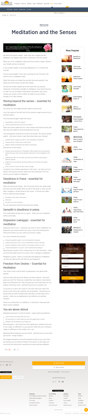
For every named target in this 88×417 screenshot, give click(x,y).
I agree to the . (71, 271)
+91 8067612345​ (65, 372)
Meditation (40, 3)
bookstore (51, 402)
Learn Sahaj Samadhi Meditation (77, 88)
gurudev (66, 394)
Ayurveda (46, 3)
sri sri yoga (32, 400)
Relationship (22, 9)
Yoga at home (77, 149)
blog (79, 394)
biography (66, 396)
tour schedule (67, 400)
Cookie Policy (76, 413)
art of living (52, 394)
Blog (51, 3)
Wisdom (29, 3)
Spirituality (9, 9)
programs (32, 394)
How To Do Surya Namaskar (76, 222)
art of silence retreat (34, 402)
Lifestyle (15, 9)
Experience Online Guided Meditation (77, 78)
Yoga (34, 3)
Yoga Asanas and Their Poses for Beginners (78, 211)
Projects (23, 3)
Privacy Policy (75, 271)
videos (65, 402)
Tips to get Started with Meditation (77, 68)
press (50, 398)
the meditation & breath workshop (37, 396)
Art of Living (57, 3)
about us (51, 396)
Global (4, 15)
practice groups (33, 405)
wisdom (66, 398)
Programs (17, 3)
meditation (81, 400)
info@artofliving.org (6, 361)
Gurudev (29, 9)
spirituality (80, 402)
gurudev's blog (82, 405)
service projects (53, 405)
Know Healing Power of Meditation (77, 98)
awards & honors (68, 405)
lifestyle (80, 396)
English (12, 15)
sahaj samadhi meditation (35, 398)
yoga (79, 398)
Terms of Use (84, 413)
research (51, 400)
